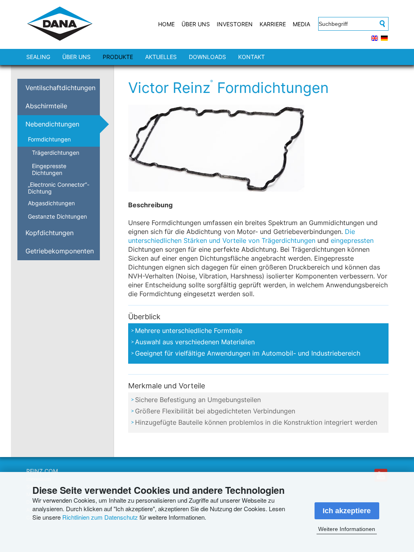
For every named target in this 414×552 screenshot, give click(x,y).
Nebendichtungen (52, 124)
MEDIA (301, 24)
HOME (166, 24)
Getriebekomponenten (59, 251)
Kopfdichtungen (49, 233)
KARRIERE (273, 24)
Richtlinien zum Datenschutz (100, 517)
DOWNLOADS (207, 56)
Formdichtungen (49, 139)
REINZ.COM (42, 471)
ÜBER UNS (196, 24)
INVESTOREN (235, 24)
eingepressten (352, 240)
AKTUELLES (161, 56)
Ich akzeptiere (347, 511)
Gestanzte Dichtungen (57, 216)
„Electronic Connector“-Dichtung (58, 188)
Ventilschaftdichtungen (60, 88)
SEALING (38, 56)
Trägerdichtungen (55, 152)
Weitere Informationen (346, 529)
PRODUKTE (118, 56)
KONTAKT (251, 56)
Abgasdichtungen (51, 203)
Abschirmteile (46, 106)
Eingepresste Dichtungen (49, 169)
